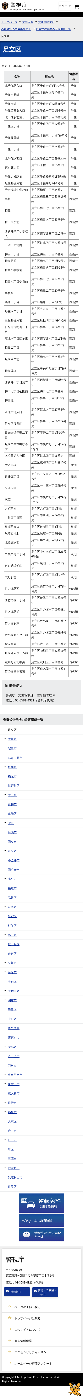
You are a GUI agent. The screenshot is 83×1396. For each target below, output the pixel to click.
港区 (11, 1149)
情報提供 (16, 1291)
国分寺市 (13, 869)
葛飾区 (12, 813)
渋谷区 (12, 907)
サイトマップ (65, 6)
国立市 (12, 841)
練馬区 (12, 1047)
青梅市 (12, 804)
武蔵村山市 (15, 1177)
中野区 (12, 1019)
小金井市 (13, 860)
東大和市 (13, 1093)
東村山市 (13, 1084)
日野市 (12, 1102)
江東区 (12, 851)
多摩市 (12, 972)
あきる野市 (15, 757)
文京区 (12, 1121)
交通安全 (27, 22)
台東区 (12, 953)
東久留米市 (15, 1074)
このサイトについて (27, 1329)
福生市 (12, 1112)
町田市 (12, 1140)
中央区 (12, 981)
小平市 (12, 879)
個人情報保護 (23, 1340)
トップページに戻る (27, 1318)
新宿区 (12, 916)
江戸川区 (13, 785)
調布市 (12, 1000)
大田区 (12, 795)
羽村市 (12, 1065)
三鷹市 (12, 1158)
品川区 (12, 897)
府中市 (12, 1130)
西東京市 (13, 1037)
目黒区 (12, 1186)
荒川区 (12, 739)
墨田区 (12, 935)
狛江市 (12, 888)
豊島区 (12, 1009)
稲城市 (12, 776)
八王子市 (13, 1056)
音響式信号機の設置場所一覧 (53, 29)
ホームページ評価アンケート (33, 1363)
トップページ (9, 22)
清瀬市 (12, 832)
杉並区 (12, 925)
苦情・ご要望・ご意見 (47, 1292)
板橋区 (12, 767)
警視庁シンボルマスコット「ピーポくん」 (75, 1389)
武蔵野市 (13, 1168)
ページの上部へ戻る (27, 1307)
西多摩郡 (13, 1028)
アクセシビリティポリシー (31, 1352)
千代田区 (13, 990)
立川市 (12, 962)
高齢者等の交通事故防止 (16, 29)
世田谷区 (13, 944)
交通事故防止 (46, 22)
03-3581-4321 (23, 1282)
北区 (11, 823)
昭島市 (12, 748)
